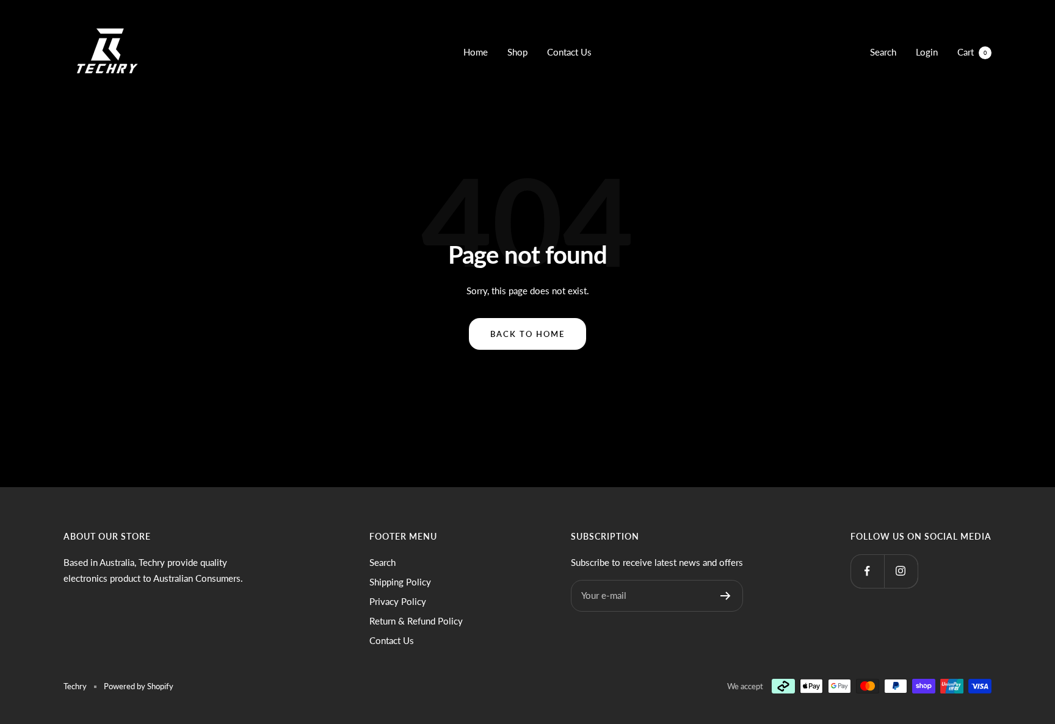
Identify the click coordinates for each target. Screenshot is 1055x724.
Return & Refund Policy (416, 620)
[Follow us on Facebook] (867, 571)
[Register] (725, 596)
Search (883, 51)
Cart (972, 51)
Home (475, 51)
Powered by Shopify (138, 686)
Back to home (527, 334)
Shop (517, 51)
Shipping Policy (400, 581)
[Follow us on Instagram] (901, 571)
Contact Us (569, 51)
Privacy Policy (397, 601)
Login (927, 51)
